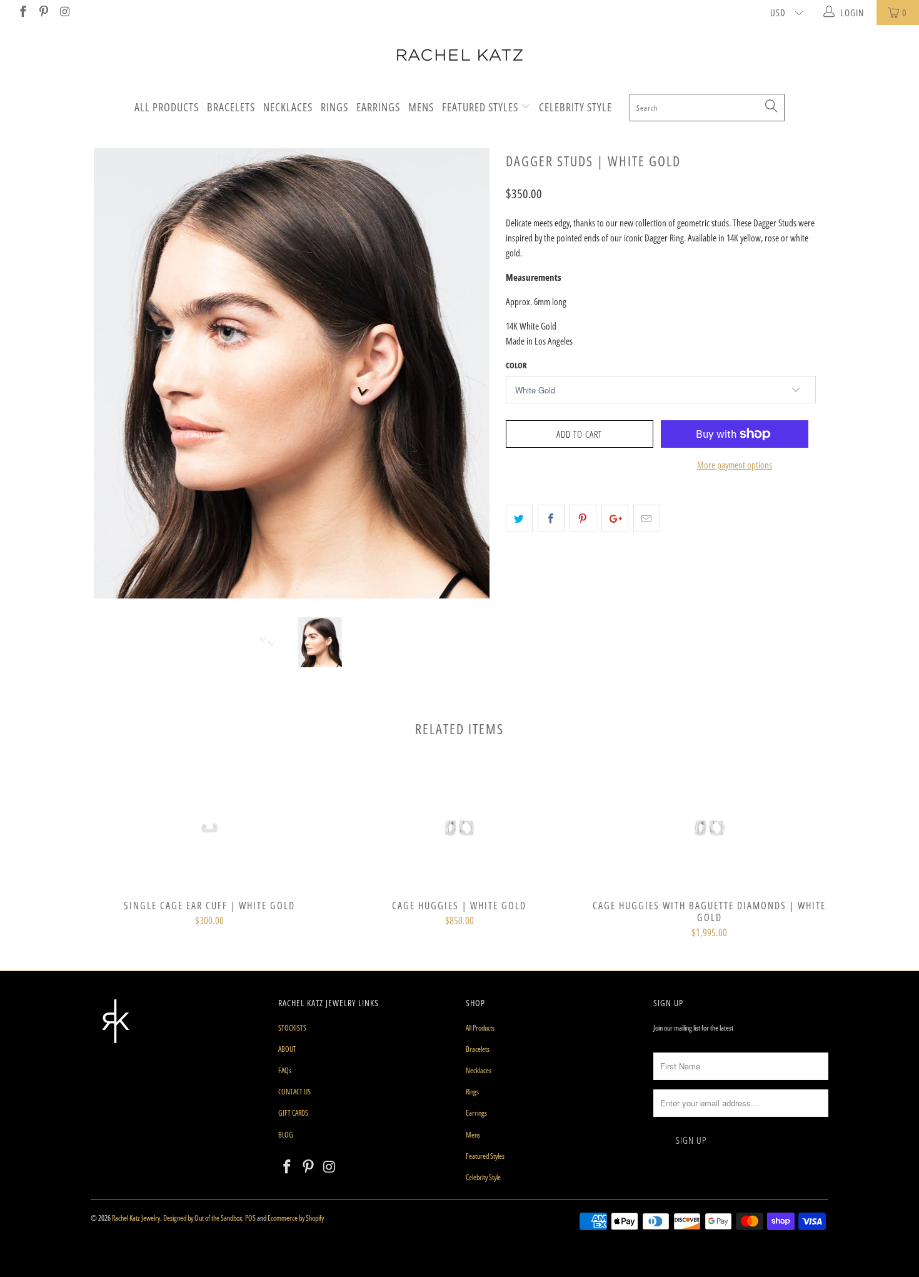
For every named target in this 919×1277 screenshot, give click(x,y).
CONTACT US (294, 1091)
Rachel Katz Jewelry (136, 1218)
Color (516, 365)
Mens (421, 106)
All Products (166, 106)
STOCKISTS (292, 1027)
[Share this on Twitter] (519, 518)
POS (250, 1218)
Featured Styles (481, 106)
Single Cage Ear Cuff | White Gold (209, 828)
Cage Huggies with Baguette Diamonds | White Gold (709, 828)
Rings (334, 106)
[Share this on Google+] (614, 518)
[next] (471, 382)
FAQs (284, 1070)
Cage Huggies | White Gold (459, 828)
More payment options (734, 464)
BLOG (285, 1134)
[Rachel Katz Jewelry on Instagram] (64, 12)
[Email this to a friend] (646, 518)
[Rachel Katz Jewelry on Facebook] (22, 12)
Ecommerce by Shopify (296, 1218)
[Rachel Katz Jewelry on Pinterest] (43, 12)
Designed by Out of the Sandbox (202, 1218)
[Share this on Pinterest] (583, 518)
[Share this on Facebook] (551, 518)
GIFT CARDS (293, 1113)
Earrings (378, 106)
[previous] (112, 382)
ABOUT (287, 1049)
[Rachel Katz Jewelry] (459, 55)
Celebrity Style (575, 106)
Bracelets (231, 106)
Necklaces (288, 106)
